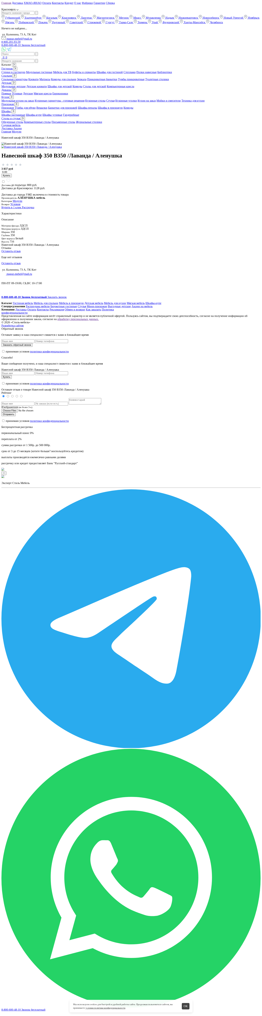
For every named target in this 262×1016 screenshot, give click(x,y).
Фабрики (87, 2)
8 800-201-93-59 (10, 41)
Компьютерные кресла (120, 86)
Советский (76, 22)
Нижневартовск (188, 17)
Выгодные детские (119, 306)
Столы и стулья (11, 118)
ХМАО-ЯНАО (33, 2)
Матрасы (44, 79)
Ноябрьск (253, 17)
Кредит (69, 2)
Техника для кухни (193, 100)
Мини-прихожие (97, 306)
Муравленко (153, 17)
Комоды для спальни (63, 79)
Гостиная (7, 68)
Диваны (6, 89)
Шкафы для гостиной (110, 72)
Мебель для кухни (115, 303)
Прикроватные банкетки (102, 79)
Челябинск (216, 22)
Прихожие (7, 107)
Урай (155, 22)
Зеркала (81, 79)
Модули (16, 131)
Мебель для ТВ (62, 72)
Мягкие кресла (43, 93)
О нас (77, 2)
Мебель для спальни (46, 303)
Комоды (77, 86)
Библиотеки (164, 72)
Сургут (110, 22)
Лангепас (86, 17)
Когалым (52, 17)
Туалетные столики (157, 79)
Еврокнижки (60, 93)
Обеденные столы (12, 121)
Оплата (46, 2)
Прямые (6, 93)
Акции (17, 128)
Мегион (123, 17)
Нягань (10, 22)
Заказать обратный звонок (17, 345)
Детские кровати (36, 86)
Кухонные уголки (126, 100)
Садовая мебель (10, 125)
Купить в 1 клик (11, 207)
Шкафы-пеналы (87, 107)
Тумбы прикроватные (131, 79)
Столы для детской (94, 86)
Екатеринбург (33, 17)
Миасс (137, 17)
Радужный (59, 22)
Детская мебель (93, 303)
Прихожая (7, 104)
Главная (6, 2)
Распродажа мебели (38, 306)
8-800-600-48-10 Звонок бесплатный (23, 45)
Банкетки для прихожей (62, 107)
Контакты (58, 2)
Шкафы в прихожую (110, 107)
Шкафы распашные (13, 114)
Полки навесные (146, 72)
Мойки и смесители (168, 100)
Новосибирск (211, 17)
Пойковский (26, 22)
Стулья (110, 100)
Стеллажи (130, 72)
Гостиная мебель (23, 303)
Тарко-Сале (126, 22)
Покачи (43, 22)
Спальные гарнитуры (14, 79)
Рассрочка (28, 207)
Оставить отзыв (11, 251)
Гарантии (99, 2)
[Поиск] (1, 57)
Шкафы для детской (60, 86)
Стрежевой (94, 22)
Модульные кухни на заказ (17, 100)
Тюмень (142, 22)
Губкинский (13, 17)
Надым (170, 17)
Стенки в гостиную (13, 72)
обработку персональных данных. (78, 319)
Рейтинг (6, 392)
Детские (28, 93)
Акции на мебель (142, 306)
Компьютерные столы (37, 121)
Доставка (17, 2)
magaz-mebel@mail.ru (19, 38)
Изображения (9, 407)
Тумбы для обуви (25, 107)
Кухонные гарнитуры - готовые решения (59, 100)
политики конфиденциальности (49, 351)
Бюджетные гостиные (63, 306)
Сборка (110, 2)
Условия (15, 204)
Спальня (6, 75)
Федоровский (171, 22)
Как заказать (93, 309)
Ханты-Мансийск (194, 22)
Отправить (8, 414)
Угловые (17, 93)
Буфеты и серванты (84, 72)
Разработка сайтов (12, 325)
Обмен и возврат (75, 309)
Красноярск (69, 17)
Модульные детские (13, 86)
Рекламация (57, 309)
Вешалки (41, 107)
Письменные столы (63, 121)
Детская (6, 82)
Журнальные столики (89, 121)
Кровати (33, 79)
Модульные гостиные (39, 72)
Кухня (5, 97)
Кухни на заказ (147, 100)
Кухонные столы (95, 100)
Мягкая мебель (136, 303)
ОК (186, 1006)
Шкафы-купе (34, 114)
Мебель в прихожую (71, 303)
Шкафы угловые (52, 114)
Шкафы (6, 111)
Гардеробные (71, 114)
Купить (6, 175)
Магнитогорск (105, 17)
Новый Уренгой (233, 17)
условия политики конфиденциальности (105, 1008)
